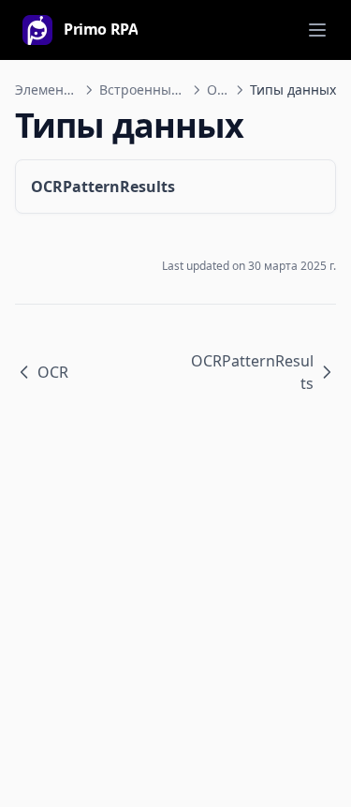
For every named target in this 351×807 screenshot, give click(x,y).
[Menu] (317, 30)
